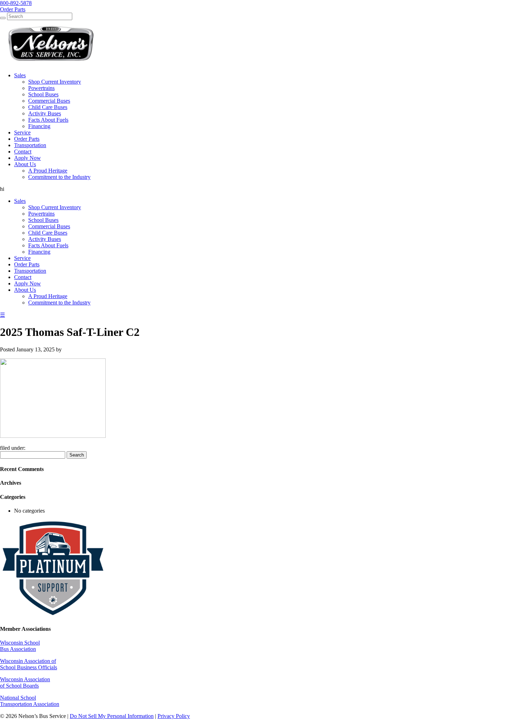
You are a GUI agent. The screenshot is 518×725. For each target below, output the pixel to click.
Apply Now (27, 283)
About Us (25, 290)
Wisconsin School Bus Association (20, 646)
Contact (22, 277)
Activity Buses (44, 239)
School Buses (43, 220)
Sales (20, 201)
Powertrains (41, 214)
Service (22, 258)
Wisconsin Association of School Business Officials (28, 664)
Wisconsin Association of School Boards (25, 682)
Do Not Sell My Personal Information (112, 716)
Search (76, 455)
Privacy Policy (174, 716)
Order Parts (26, 264)
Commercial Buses (49, 226)
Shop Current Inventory (54, 207)
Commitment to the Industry (59, 303)
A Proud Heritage (47, 296)
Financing (39, 252)
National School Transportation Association (29, 701)
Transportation (30, 271)
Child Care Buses (47, 233)
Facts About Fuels (48, 245)
